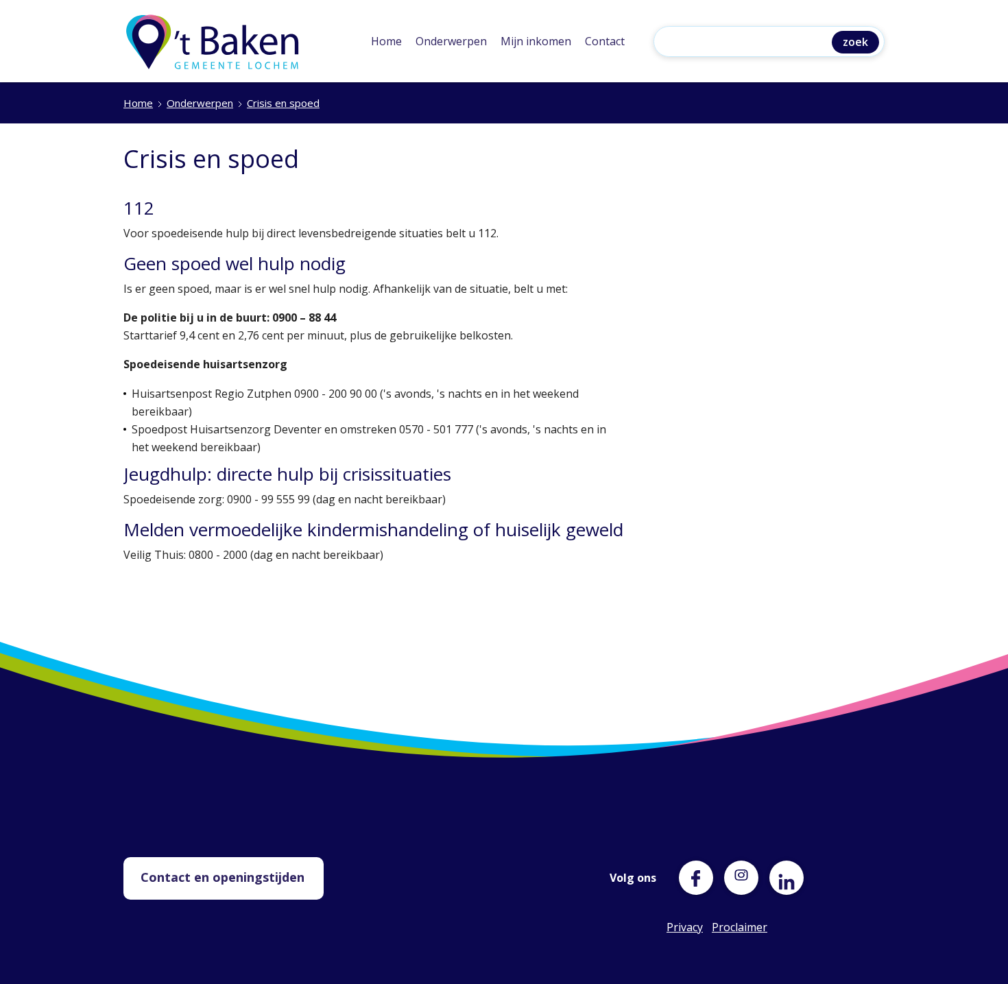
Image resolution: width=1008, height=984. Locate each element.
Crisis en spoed (283, 103)
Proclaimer (729, 927)
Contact (605, 41)
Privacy (684, 927)
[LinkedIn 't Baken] (786, 878)
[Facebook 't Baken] (696, 878)
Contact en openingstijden (222, 877)
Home (386, 41)
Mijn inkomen (536, 41)
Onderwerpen (451, 41)
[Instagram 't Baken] (741, 871)
